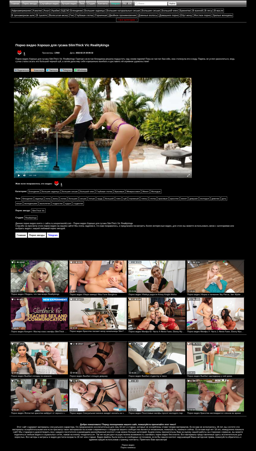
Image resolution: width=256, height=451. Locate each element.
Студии (91, 3)
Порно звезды (30, 3)
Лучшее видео (69, 3)
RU (124, 3)
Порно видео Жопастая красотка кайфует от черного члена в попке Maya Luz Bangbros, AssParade (39, 413)
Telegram (115, 3)
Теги (82, 3)
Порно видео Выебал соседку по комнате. (31, 376)
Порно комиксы (128, 447)
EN (129, 3)
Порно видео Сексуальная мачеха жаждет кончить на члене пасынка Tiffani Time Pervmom (98, 413)
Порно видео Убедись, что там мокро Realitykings (35, 294)
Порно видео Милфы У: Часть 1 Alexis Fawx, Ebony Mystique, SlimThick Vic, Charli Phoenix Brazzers (215, 331)
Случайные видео (49, 3)
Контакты (103, 3)
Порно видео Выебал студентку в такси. (148, 376)
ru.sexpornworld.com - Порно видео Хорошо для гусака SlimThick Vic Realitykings (92, 223)
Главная (15, 3)
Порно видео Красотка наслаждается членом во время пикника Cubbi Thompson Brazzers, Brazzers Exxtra (215, 413)
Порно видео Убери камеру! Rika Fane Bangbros (93, 294)
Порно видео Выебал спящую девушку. (89, 376)
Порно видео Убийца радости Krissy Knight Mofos (153, 294)
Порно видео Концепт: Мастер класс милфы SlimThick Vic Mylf (39, 331)
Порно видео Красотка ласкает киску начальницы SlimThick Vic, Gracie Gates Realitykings (98, 331)
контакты (134, 439)
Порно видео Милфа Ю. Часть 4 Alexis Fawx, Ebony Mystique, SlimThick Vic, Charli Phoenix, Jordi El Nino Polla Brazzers (157, 331)
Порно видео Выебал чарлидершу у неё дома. (210, 376)
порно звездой (57, 228)
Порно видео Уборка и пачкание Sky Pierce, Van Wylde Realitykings (215, 294)
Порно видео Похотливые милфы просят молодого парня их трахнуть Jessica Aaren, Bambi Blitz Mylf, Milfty (157, 413)
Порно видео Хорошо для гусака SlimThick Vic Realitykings (62, 45)
